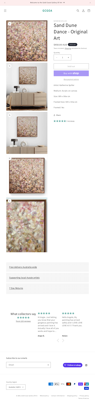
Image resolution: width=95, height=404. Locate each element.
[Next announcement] (90, 2)
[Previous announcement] (5, 2)
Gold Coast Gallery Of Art (29, 396)
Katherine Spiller (60, 21)
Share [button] (58, 115)
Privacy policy (84, 396)
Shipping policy (72, 396)
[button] (5, 10)
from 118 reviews (23, 321)
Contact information (58, 396)
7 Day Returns (16, 288)
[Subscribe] (48, 365)
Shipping (68, 48)
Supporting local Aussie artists (24, 277)
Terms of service (83, 398)
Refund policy (44, 396)
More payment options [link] (71, 79)
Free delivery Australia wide (23, 267)
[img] (23, 318)
